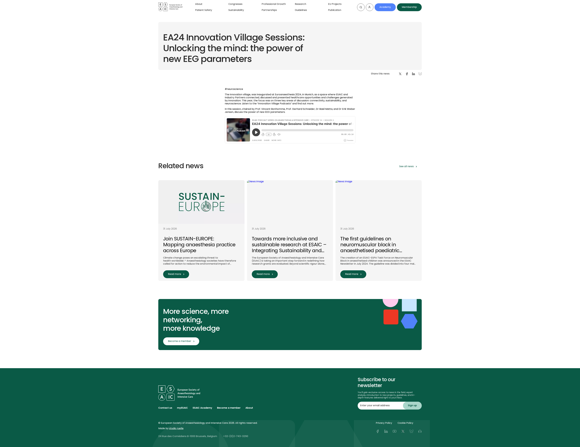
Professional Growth (274, 4)
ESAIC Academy (202, 408)
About (198, 4)
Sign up (412, 406)
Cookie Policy (405, 423)
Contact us (165, 408)
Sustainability (236, 10)
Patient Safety (203, 10)
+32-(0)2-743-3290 (235, 436)
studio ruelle (176, 429)
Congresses (235, 4)
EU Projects (335, 4)
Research (300, 4)
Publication (334, 10)
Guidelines (301, 10)
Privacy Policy (384, 423)
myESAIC (182, 408)
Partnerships (269, 10)
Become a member (229, 408)
